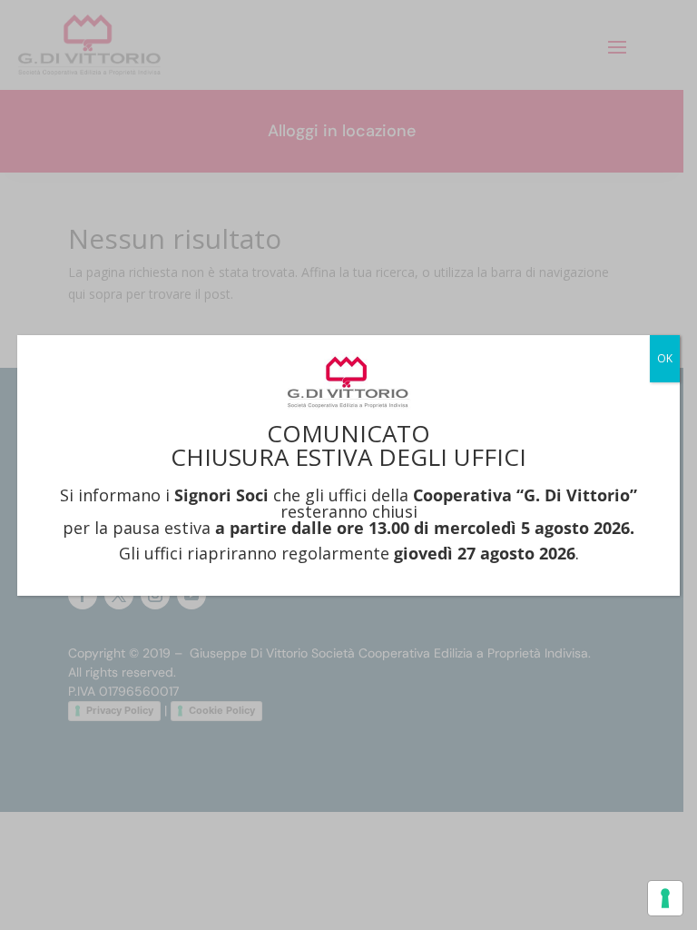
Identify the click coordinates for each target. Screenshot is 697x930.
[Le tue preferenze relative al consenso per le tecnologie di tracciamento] (665, 898)
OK (664, 358)
